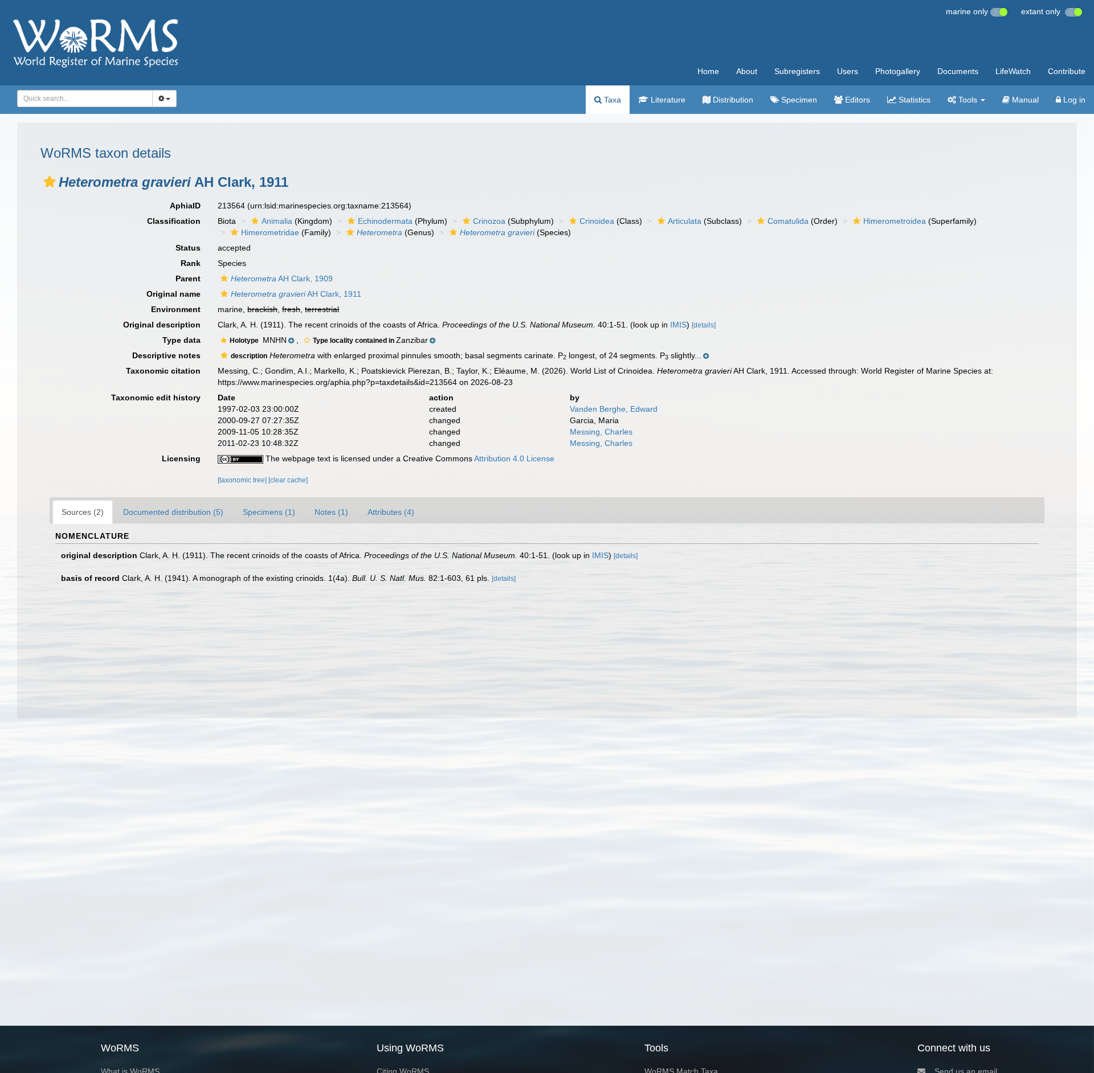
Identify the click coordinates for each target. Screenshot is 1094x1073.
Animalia (277, 221)
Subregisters (797, 71)
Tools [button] (967, 99)
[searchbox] (81, 99)
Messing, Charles (601, 431)
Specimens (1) (269, 512)
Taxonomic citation (163, 370)
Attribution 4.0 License (514, 458)
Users (847, 71)
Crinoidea (596, 221)
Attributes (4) (391, 512)
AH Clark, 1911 (296, 293)
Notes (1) (331, 512)
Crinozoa (489, 221)
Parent (188, 278)
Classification (174, 221)
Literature (666, 99)
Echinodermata (385, 221)
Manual (1024, 99)
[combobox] (85, 98)
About (746, 71)
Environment (176, 309)
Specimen (798, 99)
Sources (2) (83, 512)
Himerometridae (270, 232)
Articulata (684, 221)
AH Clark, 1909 (282, 278)
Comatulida (788, 221)
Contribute (1066, 71)
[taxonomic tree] (243, 480)
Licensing (181, 458)
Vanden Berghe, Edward (614, 408)
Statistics (913, 99)
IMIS (678, 324)
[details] (704, 325)
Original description (162, 324)
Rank (191, 263)
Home (708, 71)
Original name (173, 293)
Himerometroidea (894, 221)
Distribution (732, 99)
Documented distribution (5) (173, 512)
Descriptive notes (166, 355)
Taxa (611, 99)
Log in (1073, 99)
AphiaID (185, 205)
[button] (49, 182)
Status (188, 247)
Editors (856, 99)
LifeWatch (1013, 71)
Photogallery (897, 71)
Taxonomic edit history (156, 397)
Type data (181, 340)
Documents (957, 71)
